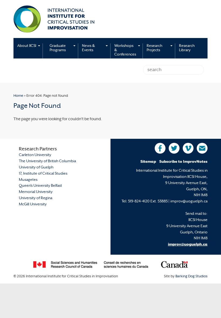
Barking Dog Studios (191, 276)
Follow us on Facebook (160, 148)
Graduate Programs (58, 48)
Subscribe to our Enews (202, 148)
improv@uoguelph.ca (188, 244)
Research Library (187, 48)
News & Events (88, 48)
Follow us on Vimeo (188, 148)
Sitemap (148, 162)
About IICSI (26, 46)
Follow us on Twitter (174, 148)
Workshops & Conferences (125, 50)
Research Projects (154, 48)
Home (18, 96)
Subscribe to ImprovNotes (183, 162)
